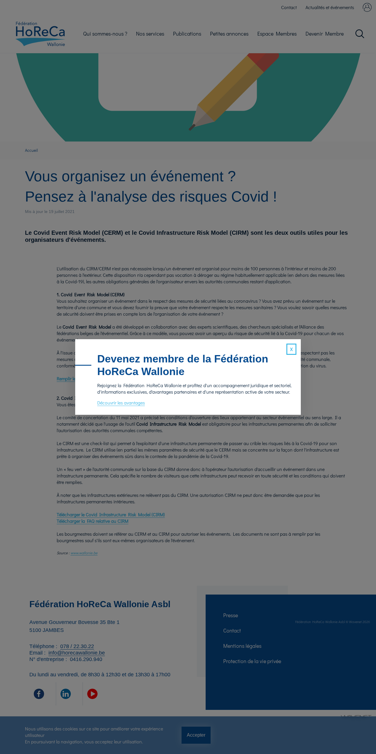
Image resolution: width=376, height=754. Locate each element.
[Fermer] (291, 349)
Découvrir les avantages (121, 403)
